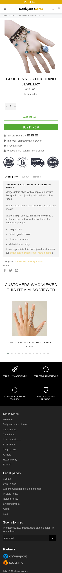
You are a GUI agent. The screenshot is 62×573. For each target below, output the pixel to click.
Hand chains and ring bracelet (29, 261)
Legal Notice (10, 483)
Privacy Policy (10, 494)
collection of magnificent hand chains (30, 252)
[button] (8, 353)
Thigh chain (9, 449)
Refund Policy (10, 498)
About (25, 176)
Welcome (8, 419)
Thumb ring (9, 434)
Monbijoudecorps (19, 571)
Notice (37, 176)
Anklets (7, 454)
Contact (7, 478)
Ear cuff (7, 464)
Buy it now (31, 127)
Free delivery (31, 2)
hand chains (9, 429)
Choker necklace (12, 439)
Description (11, 176)
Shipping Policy (11, 504)
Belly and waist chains (15, 424)
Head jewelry (10, 459)
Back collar (9, 444)
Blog (5, 514)
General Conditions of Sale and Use (22, 489)
